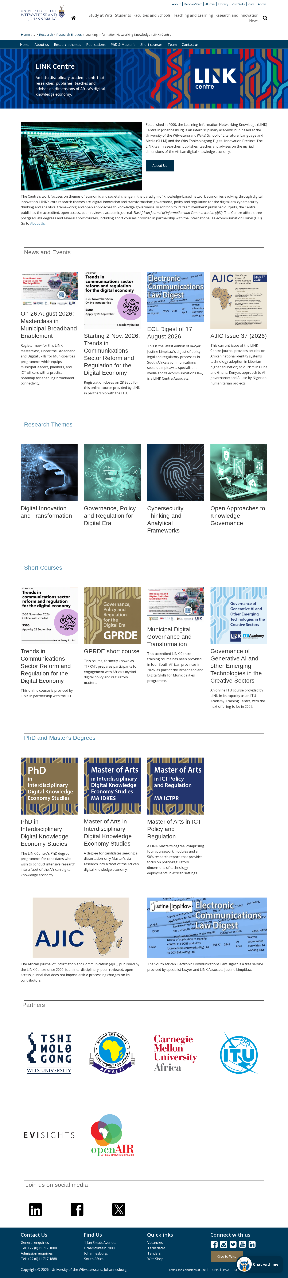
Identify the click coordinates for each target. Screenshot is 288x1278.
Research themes (67, 44)
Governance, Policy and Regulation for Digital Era (110, 515)
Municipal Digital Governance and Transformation (169, 636)
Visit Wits (238, 4)
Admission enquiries (37, 1253)
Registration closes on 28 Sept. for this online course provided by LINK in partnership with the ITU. (112, 387)
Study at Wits (101, 15)
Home (25, 34)
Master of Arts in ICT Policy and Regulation (174, 829)
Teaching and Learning (193, 15)
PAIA (226, 1270)
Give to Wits (226, 1256)
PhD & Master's (123, 44)
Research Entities (69, 34)
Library (223, 4)
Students (123, 15)
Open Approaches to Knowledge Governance (237, 515)
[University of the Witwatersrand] (43, 10)
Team (172, 44)
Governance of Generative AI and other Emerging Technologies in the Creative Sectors (236, 666)
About (176, 4)
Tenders (154, 1253)
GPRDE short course (112, 651)
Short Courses (43, 567)
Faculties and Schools (152, 15)
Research (46, 34)
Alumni (210, 4)
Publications (96, 44)
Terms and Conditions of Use (187, 1270)
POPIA (214, 1270)
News (253, 20)
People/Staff (193, 4)
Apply (262, 4)
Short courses (151, 44)
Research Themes (48, 424)
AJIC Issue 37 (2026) (238, 336)
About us (42, 44)
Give (251, 4)
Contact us (190, 44)
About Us (159, 165)
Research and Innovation (236, 15)
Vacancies (155, 1242)
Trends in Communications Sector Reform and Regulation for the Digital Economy (46, 666)
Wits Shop (155, 1258)
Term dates (156, 1248)
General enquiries (35, 1242)
